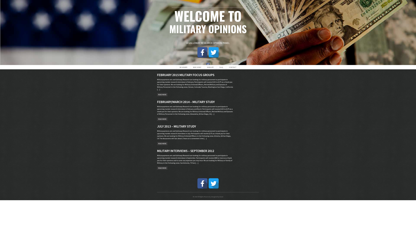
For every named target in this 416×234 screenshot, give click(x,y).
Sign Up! (210, 67)
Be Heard (183, 67)
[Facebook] (202, 52)
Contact (232, 67)
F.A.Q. (221, 67)
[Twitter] (213, 52)
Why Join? (197, 67)
